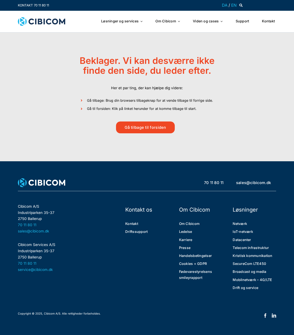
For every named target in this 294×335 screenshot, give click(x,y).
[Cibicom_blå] (41, 19)
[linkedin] (274, 315)
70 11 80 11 (27, 225)
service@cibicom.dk (35, 269)
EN (234, 5)
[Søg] (241, 5)
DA (224, 5)
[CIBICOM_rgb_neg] (41, 180)
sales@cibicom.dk (33, 231)
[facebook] (265, 315)
